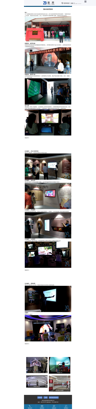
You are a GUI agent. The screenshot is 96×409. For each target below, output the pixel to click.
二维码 (45, 397)
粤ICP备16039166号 (54, 397)
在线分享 (40, 397)
